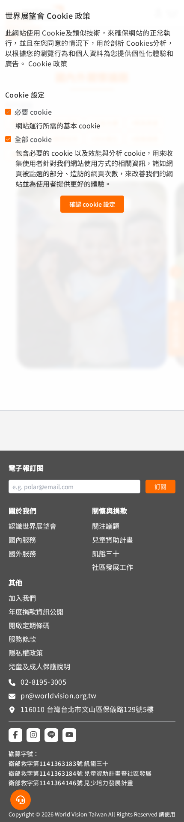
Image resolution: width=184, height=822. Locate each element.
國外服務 (22, 553)
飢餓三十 (105, 553)
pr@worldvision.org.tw (58, 695)
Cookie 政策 (48, 63)
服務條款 (22, 639)
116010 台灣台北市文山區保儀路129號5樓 (87, 709)
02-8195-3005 (42, 682)
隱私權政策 (26, 652)
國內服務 (22, 539)
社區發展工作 (112, 567)
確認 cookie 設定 (92, 204)
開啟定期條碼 (29, 625)
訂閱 (160, 486)
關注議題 (105, 526)
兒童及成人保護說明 (39, 666)
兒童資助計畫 (112, 539)
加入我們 (22, 598)
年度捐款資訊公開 (36, 611)
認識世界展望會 (32, 526)
